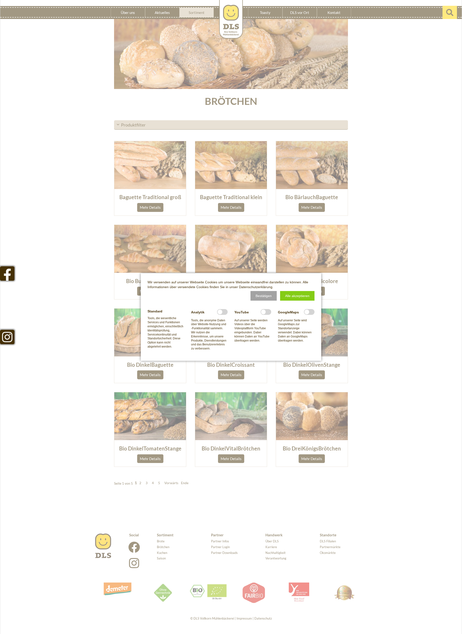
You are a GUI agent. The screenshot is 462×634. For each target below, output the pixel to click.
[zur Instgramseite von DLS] (7, 337)
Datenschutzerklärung (255, 287)
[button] (263, 296)
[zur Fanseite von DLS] (7, 273)
